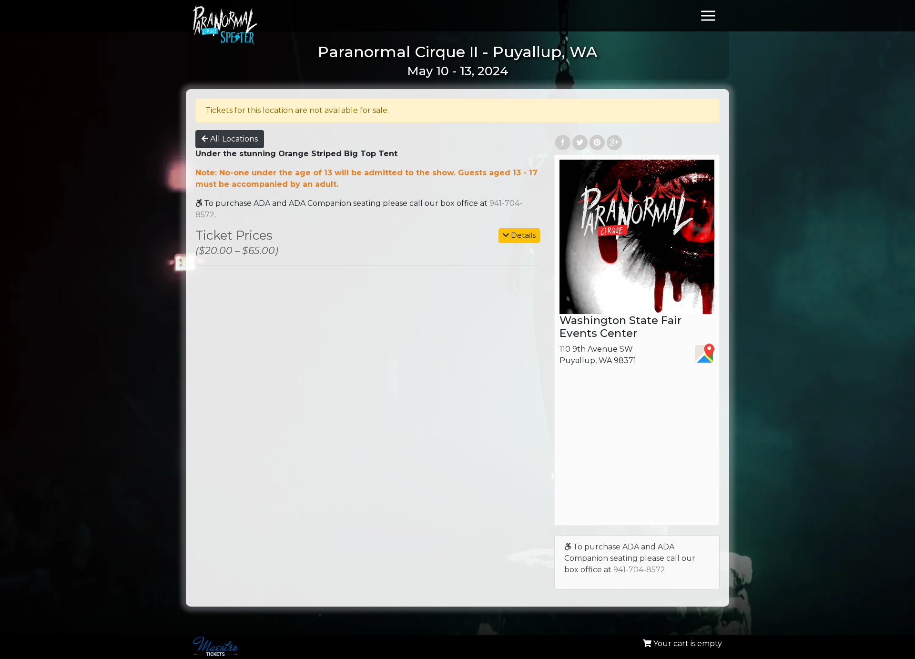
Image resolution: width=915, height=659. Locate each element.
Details (522, 235)
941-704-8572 (639, 569)
